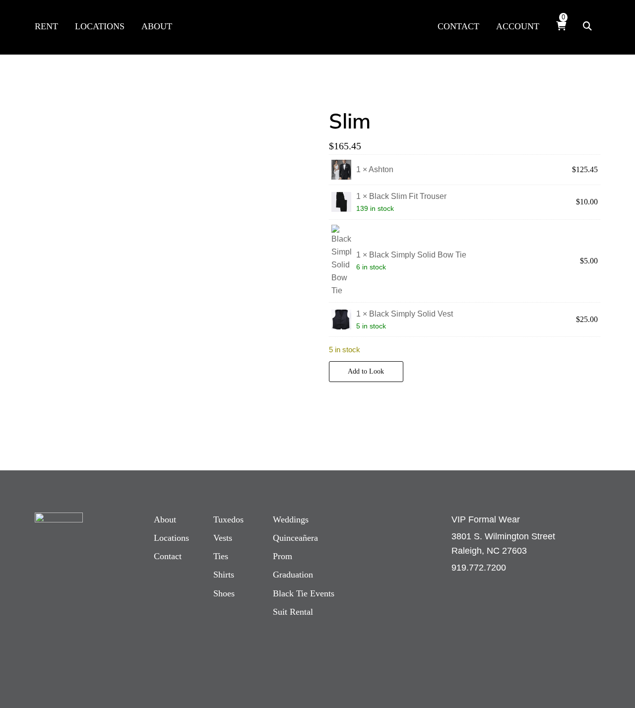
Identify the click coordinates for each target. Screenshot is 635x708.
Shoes (224, 593)
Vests (222, 538)
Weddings (291, 519)
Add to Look (366, 371)
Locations (171, 538)
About (165, 519)
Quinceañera (295, 538)
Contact (168, 556)
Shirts (223, 574)
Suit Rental (293, 612)
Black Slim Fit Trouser (407, 196)
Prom (282, 556)
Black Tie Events (303, 593)
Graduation (293, 574)
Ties (220, 556)
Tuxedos (228, 519)
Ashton (381, 169)
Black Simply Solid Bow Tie (417, 255)
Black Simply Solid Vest (411, 314)
